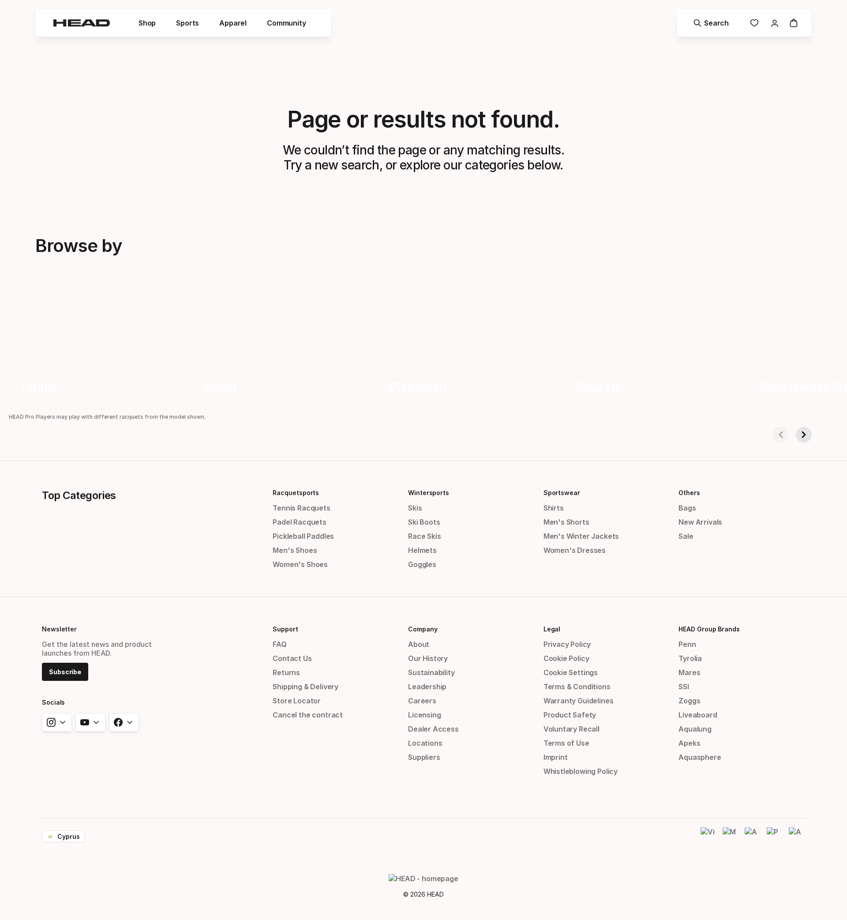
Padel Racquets (299, 522)
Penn (687, 644)
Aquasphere (699, 757)
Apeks (689, 743)
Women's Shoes (300, 564)
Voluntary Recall (571, 729)
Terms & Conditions (577, 686)
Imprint (555, 757)
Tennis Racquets (301, 507)
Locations (425, 743)
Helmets (422, 550)
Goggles (422, 564)
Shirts (553, 507)
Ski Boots (424, 522)
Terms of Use (566, 743)
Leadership (427, 686)
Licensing (424, 714)
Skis (415, 507)
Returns (286, 672)
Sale (685, 536)
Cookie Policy (566, 658)
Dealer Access (433, 729)
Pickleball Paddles (303, 536)
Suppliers (424, 757)
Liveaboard (697, 714)
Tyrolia (690, 658)
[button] (147, 23)
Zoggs (689, 700)
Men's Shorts (566, 522)
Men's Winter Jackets (581, 536)
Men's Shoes (295, 550)
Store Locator (297, 700)
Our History (428, 658)
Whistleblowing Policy (580, 771)
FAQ (279, 644)
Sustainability (431, 672)
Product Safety (569, 714)
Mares (689, 672)
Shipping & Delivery (305, 686)
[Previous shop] (781, 435)
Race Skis (424, 536)
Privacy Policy (567, 644)
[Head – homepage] (81, 22)
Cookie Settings (570, 672)
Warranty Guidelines (578, 700)
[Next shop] (804, 435)
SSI (683, 686)
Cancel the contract (308, 714)
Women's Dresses (574, 550)
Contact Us (292, 658)
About (418, 644)
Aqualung (695, 729)
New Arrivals (700, 522)
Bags (687, 507)
